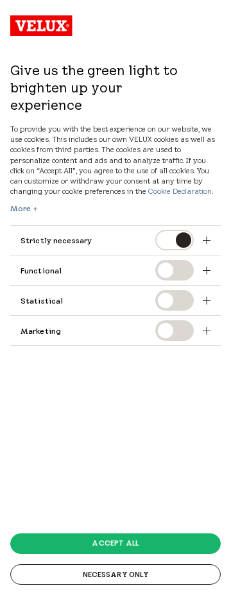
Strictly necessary (56, 240)
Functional (41, 270)
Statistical (42, 301)
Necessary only (116, 574)
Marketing (41, 331)
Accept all (115, 543)
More (20, 208)
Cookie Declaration (180, 191)
